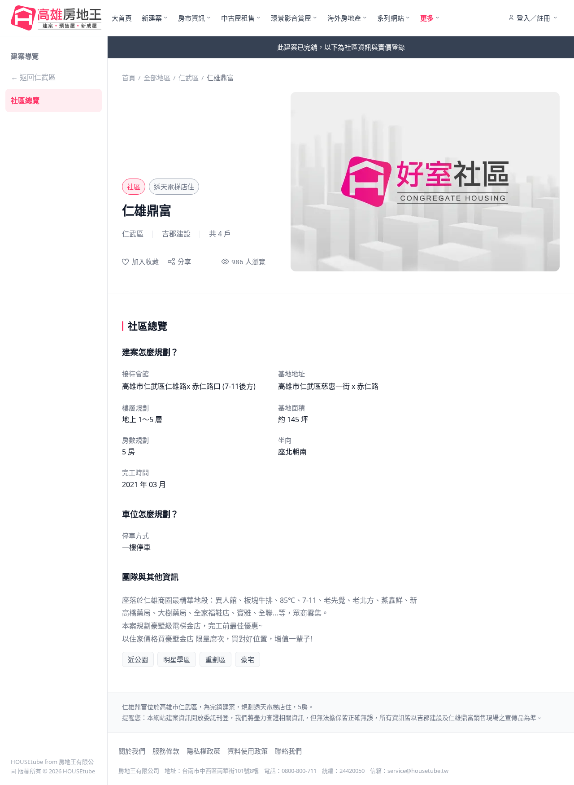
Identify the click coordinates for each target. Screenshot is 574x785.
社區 (133, 186)
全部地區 (157, 77)
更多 (427, 17)
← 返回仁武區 (33, 77)
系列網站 (390, 17)
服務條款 (165, 750)
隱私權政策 (203, 750)
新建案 (152, 17)
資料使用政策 (247, 750)
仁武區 (188, 77)
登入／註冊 (533, 17)
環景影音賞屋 (291, 17)
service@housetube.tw (417, 771)
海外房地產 (344, 17)
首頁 (128, 77)
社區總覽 (25, 100)
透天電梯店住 (174, 186)
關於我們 (131, 750)
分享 (184, 261)
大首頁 (122, 17)
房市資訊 (191, 17)
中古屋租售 (238, 17)
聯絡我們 (288, 750)
